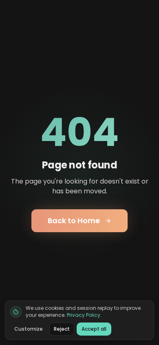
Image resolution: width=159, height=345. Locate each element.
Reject (62, 328)
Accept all (94, 328)
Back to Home (74, 220)
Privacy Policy (83, 314)
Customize (28, 328)
